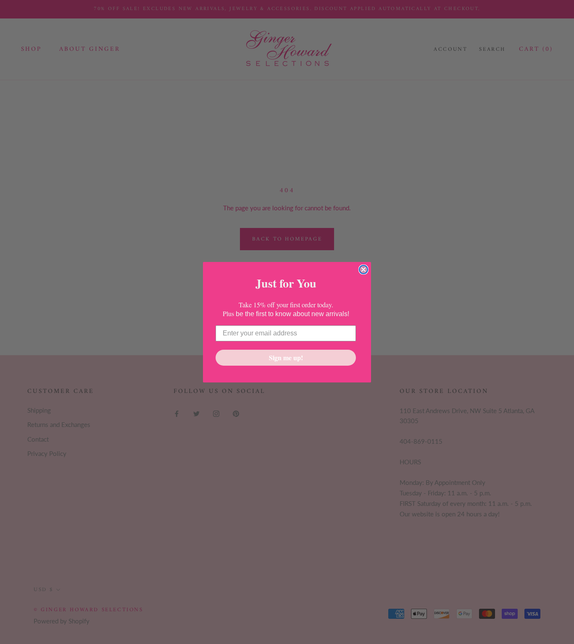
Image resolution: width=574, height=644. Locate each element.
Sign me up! (286, 357)
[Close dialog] (363, 269)
